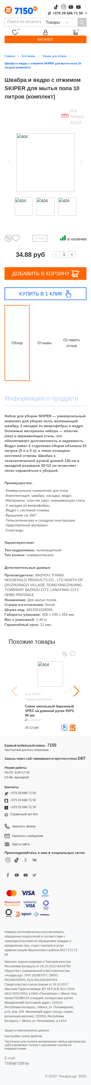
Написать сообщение (27, 836)
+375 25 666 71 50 (23, 807)
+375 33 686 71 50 (23, 800)
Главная (10, 56)
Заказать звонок (23, 826)
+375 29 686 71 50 (68, 13)
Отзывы (44, 343)
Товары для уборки (54, 56)
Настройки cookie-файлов (23, 1036)
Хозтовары (28, 56)
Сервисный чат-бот (24, 814)
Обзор (16, 343)
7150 (51, 745)
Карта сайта (21, 844)
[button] (76, 691)
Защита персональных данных (27, 1030)
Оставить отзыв (71, 343)
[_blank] (34, 877)
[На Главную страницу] (26, 10)
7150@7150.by (17, 1063)
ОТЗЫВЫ (40, 238)
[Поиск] (82, 22)
